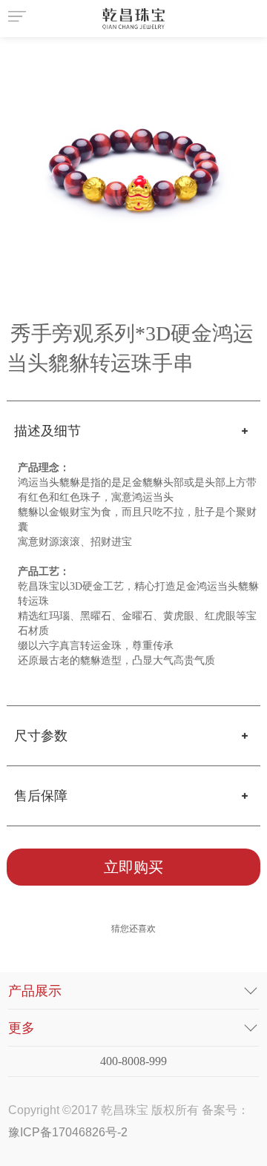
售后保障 (40, 795)
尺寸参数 (40, 735)
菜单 (19, 18)
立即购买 (133, 867)
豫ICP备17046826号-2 (68, 1132)
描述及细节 (47, 431)
